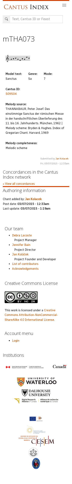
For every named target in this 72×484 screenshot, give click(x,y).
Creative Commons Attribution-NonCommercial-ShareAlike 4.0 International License (31, 315)
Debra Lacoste (22, 235)
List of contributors (25, 264)
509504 (11, 94)
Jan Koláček (20, 254)
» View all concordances (19, 184)
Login (15, 340)
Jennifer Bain (21, 245)
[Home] (27, 5)
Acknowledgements (25, 269)
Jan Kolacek (61, 158)
